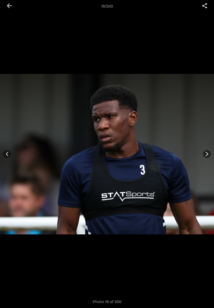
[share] (204, 6)
